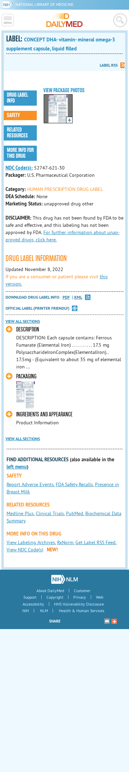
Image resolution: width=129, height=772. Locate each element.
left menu (17, 467)
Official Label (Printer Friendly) (37, 308)
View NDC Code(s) (25, 550)
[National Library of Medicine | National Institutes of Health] (64, 579)
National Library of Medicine (44, 4)
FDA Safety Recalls (74, 484)
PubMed (74, 513)
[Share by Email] (107, 621)
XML (78, 297)
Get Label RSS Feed (95, 542)
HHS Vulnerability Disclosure (79, 604)
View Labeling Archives (31, 542)
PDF (66, 297)
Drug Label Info (17, 97)
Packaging (26, 376)
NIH (25, 610)
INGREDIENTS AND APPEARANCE (44, 414)
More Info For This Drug (20, 153)
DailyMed (64, 20)
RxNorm (65, 542)
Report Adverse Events (30, 484)
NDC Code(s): (19, 168)
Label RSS (109, 65)
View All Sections (23, 321)
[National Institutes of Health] (8, 4)
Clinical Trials (50, 513)
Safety (13, 115)
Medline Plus (20, 513)
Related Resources (17, 132)
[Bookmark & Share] (114, 621)
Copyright (54, 597)
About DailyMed (50, 590)
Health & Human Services (81, 610)
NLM (44, 610)
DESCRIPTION (27, 329)
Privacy (79, 597)
